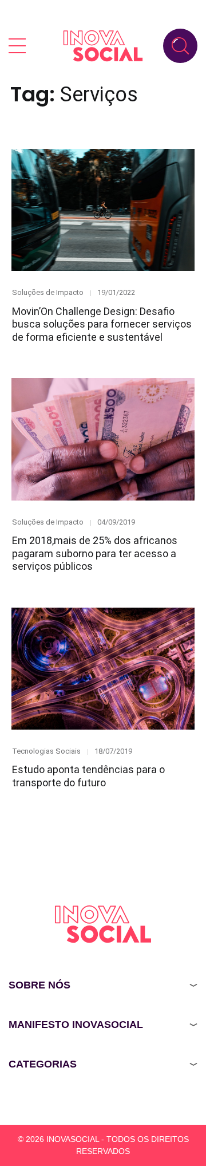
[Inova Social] (103, 45)
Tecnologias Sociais (46, 751)
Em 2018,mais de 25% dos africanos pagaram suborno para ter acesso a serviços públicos (94, 553)
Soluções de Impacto (48, 292)
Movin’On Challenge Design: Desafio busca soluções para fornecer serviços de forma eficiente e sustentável (102, 324)
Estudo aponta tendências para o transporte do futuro (88, 776)
